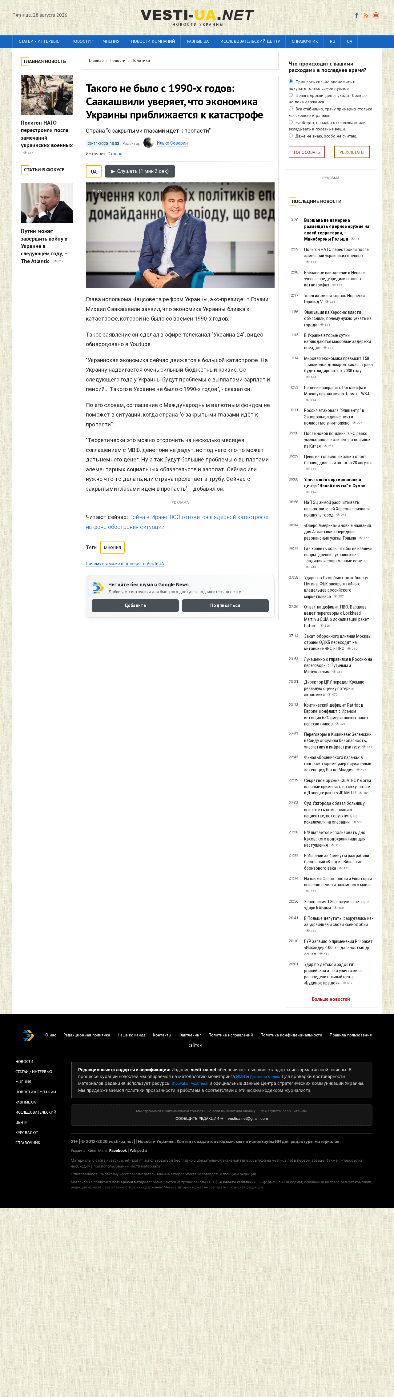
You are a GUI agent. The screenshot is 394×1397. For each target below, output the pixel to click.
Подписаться (225, 605)
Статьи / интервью (39, 41)
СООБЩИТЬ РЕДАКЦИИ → (199, 1118)
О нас (50, 1035)
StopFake (180, 1083)
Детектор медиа (264, 1076)
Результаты (352, 152)
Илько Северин (172, 143)
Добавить (135, 605)
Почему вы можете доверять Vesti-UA (125, 563)
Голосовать (307, 152)
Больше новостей (331, 999)
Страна (115, 153)
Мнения (111, 41)
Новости (81, 41)
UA (349, 41)
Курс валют (26, 1133)
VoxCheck (199, 1083)
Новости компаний (153, 41)
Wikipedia (138, 1150)
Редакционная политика (86, 1035)
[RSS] (366, 15)
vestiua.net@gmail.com (248, 1118)
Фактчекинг (190, 1035)
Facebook (118, 1150)
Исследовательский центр (250, 41)
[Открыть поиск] (376, 15)
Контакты (162, 1035)
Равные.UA (198, 41)
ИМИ (240, 1076)
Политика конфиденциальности (291, 1035)
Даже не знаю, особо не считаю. (325, 136)
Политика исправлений (230, 1035)
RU (332, 41)
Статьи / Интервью (33, 1072)
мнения (112, 547)
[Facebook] (356, 15)
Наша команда (132, 1035)
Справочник (305, 41)
